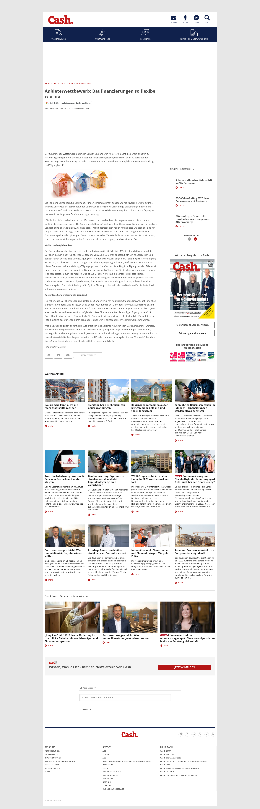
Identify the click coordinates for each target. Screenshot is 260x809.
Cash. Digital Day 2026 (170, 758)
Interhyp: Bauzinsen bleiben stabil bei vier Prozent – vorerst (107, 551)
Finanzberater (145, 39)
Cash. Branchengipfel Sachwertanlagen (179, 768)
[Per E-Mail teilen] (68, 355)
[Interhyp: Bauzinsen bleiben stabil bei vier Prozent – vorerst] (108, 535)
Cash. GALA (165, 764)
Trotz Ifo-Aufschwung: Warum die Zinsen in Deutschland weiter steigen (65, 479)
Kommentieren (87, 355)
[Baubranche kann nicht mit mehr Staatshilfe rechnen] (65, 390)
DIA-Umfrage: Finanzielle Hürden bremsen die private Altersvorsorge (193, 219)
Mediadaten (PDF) (111, 775)
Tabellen (107, 785)
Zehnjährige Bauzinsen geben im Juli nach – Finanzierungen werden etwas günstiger (195, 407)
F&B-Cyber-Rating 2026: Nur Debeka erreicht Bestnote (192, 199)
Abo (104, 751)
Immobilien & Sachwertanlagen (194, 39)
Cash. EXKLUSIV (167, 754)
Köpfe (47, 771)
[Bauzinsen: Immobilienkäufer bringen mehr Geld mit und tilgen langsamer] (151, 390)
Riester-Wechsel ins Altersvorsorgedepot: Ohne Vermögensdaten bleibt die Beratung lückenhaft (187, 638)
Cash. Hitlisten (167, 771)
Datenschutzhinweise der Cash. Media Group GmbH (127, 761)
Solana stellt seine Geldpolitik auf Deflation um (194, 182)
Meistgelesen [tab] (187, 169)
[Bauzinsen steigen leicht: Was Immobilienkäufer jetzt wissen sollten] (65, 535)
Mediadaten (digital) (112, 771)
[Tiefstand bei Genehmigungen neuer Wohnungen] (108, 390)
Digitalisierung (52, 764)
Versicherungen (58, 39)
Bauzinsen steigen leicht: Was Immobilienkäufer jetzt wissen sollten (63, 553)
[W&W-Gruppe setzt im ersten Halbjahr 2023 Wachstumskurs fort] (151, 461)
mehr (181, 187)
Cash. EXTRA (165, 751)
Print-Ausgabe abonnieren (192, 333)
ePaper (106, 754)
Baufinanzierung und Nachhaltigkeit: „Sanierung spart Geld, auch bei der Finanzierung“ (195, 479)
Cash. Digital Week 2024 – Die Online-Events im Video (184, 761)
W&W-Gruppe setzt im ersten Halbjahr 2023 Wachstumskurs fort (149, 479)
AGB (104, 758)
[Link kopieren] (49, 355)
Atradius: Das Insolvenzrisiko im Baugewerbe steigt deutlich (194, 551)
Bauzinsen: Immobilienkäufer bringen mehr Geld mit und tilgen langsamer (149, 407)
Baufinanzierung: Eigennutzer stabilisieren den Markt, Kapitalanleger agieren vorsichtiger (106, 480)
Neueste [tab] (174, 169)
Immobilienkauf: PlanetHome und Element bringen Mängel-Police (149, 553)
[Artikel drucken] (58, 355)
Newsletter (108, 778)
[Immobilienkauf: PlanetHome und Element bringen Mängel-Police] (151, 535)
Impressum (108, 764)
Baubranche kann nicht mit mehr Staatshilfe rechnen (61, 406)
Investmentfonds (102, 39)
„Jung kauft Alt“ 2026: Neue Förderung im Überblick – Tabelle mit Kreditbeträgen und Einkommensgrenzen (71, 638)
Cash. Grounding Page (113, 789)
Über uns (107, 782)
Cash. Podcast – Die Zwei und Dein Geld (178, 775)
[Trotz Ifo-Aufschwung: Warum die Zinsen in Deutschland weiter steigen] (65, 461)
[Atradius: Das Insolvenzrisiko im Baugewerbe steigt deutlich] (195, 535)
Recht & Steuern (52, 768)
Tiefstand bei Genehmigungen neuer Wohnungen (106, 406)
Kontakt (106, 768)
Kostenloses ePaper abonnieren (192, 324)
